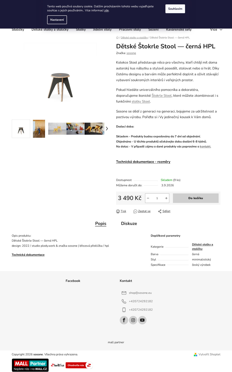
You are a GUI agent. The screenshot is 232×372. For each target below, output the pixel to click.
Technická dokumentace (28, 255)
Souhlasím (175, 9)
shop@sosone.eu (140, 293)
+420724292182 (141, 301)
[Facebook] (124, 320)
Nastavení (57, 20)
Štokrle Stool (162, 95)
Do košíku (195, 198)
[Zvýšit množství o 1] (166, 198)
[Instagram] (133, 320)
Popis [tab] (100, 223)
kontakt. (205, 147)
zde (106, 10)
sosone (131, 53)
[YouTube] (142, 320)
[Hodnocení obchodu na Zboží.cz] (58, 365)
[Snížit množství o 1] (148, 198)
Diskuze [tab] (129, 223)
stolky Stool (141, 101)
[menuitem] (18, 29)
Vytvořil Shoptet (209, 354)
